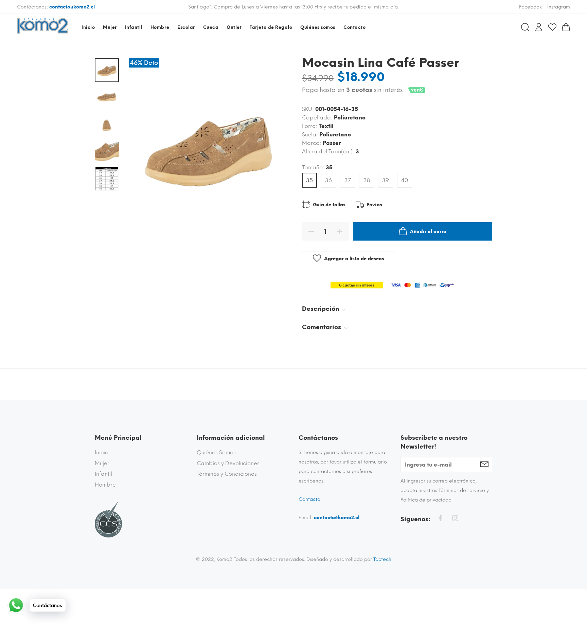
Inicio (101, 452)
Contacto (309, 499)
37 (347, 180)
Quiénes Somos (216, 452)
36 (328, 180)
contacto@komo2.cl (72, 7)
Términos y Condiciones (227, 474)
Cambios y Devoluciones (228, 463)
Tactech (382, 559)
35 (309, 180)
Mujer (102, 463)
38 (366, 180)
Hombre (105, 484)
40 (404, 180)
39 (385, 180)
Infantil (103, 474)
